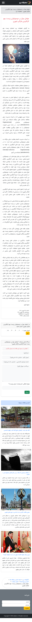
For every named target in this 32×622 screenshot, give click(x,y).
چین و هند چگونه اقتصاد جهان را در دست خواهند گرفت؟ (16, 555)
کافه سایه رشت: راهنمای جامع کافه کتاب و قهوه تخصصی (17, 430)
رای (28, 333)
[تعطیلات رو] (25, 3)
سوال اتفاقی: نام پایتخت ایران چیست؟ (19, 384)
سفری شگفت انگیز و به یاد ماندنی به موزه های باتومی (17, 512)
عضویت (27, 608)
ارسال (27, 392)
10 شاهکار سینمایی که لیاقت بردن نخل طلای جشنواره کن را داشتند (16, 473)
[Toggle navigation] (3, 2)
